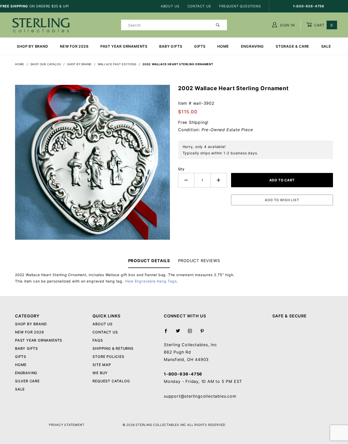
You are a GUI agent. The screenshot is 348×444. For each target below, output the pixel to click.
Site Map (101, 364)
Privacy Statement (67, 425)
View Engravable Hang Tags (151, 281)
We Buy (100, 373)
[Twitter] (180, 333)
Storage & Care (292, 46)
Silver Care (27, 381)
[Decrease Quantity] (186, 180)
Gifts (200, 46)
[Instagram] (192, 333)
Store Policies (108, 356)
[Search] (218, 25)
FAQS (97, 340)
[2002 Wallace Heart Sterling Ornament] (92, 165)
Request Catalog (111, 381)
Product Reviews (199, 260)
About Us (170, 6)
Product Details (149, 260)
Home (223, 46)
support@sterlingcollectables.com (200, 396)
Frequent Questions (240, 6)
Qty (181, 169)
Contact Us (199, 6)
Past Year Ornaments (124, 46)
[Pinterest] (204, 333)
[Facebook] (168, 333)
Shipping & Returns (112, 348)
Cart (323, 25)
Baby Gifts (170, 46)
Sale (326, 46)
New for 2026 (74, 46)
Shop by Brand (32, 46)
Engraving (252, 46)
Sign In (287, 25)
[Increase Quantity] (219, 180)
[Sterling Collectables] (41, 24)
